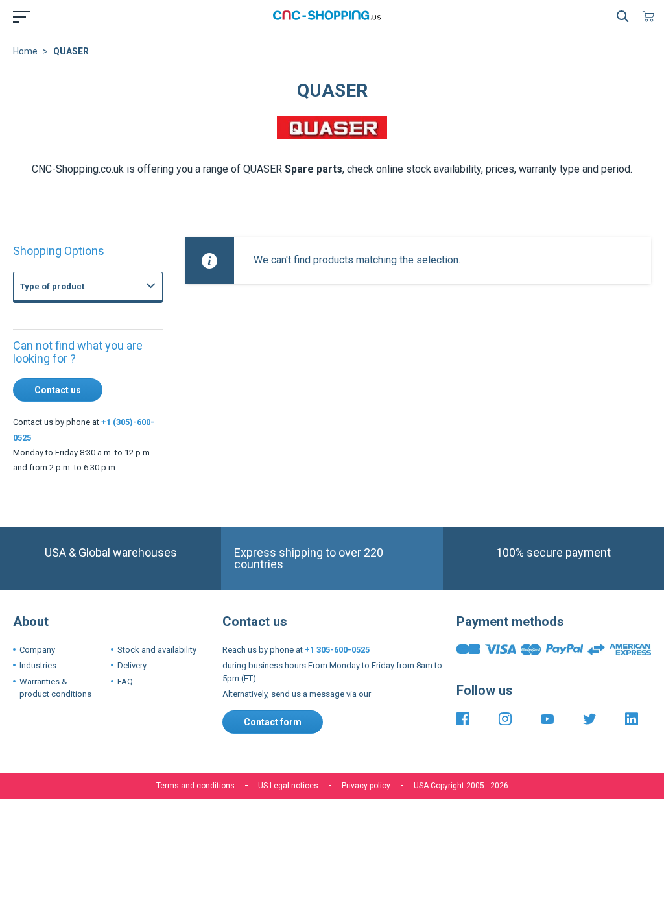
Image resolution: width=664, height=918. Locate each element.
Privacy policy (366, 785)
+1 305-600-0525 (337, 650)
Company (37, 650)
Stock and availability (156, 650)
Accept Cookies (258, 883)
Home (25, 51)
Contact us (57, 390)
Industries (37, 665)
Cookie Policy (349, 844)
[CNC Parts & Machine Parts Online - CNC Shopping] (329, 16)
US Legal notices (288, 785)
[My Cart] (651, 16)
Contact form (273, 722)
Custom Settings (400, 883)
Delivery (132, 665)
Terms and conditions (195, 785)
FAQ (125, 681)
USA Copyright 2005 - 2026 (461, 785)
